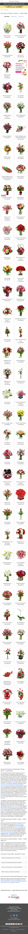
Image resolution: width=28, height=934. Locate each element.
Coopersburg (13, 881)
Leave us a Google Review (14, 919)
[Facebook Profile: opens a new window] (14, 915)
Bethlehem (7, 881)
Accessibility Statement (21, 929)
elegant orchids (5, 783)
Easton (24, 879)
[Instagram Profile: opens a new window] (11, 915)
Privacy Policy (12, 929)
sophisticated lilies (15, 807)
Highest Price (14, 16)
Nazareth (3, 881)
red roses (14, 782)
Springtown (12, 882)
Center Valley (3, 882)
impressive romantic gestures (7, 832)
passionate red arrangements (7, 784)
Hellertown (18, 881)
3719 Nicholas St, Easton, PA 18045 (14, 908)
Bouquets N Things (14, 1)
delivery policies (13, 849)
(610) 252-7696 (14, 909)
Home (2, 9)
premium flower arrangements (19, 826)
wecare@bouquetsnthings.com (14, 911)
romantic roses (19, 824)
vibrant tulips (15, 805)
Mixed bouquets (4, 808)
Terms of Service (5, 929)
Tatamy (8, 882)
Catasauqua (23, 881)
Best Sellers (7, 16)
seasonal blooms (4, 825)
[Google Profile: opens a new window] (17, 915)
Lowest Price (21, 16)
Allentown (18, 882)
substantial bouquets (10, 829)
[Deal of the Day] (20, 68)
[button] (25, 931)
